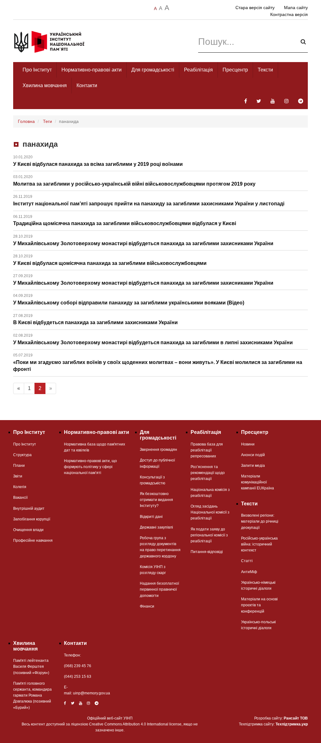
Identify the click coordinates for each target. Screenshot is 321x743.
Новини (248, 444)
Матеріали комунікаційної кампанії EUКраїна (257, 482)
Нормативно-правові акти (91, 69)
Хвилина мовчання (45, 85)
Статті (247, 561)
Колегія (19, 487)
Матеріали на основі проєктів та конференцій (259, 605)
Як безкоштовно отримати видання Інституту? (156, 500)
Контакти (86, 85)
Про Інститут (37, 69)
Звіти (17, 476)
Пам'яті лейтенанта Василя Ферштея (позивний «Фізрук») (31, 666)
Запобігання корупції (31, 519)
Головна (26, 121)
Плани (19, 465)
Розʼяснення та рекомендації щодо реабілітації (208, 473)
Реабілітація (198, 69)
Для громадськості (152, 69)
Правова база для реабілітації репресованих (207, 450)
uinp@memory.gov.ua (91, 693)
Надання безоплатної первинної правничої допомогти (159, 589)
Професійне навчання (33, 540)
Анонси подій (253, 455)
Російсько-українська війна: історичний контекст (259, 544)
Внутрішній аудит (29, 508)
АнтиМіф (249, 572)
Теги (47, 121)
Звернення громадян (158, 449)
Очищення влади (28, 530)
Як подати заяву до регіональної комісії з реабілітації (209, 535)
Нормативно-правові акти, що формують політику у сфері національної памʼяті (90, 467)
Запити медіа (253, 465)
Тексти (265, 69)
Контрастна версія (289, 14)
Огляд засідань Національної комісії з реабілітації (210, 512)
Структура (22, 455)
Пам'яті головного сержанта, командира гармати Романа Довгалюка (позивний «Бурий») (32, 695)
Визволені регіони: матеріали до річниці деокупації (259, 521)
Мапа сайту (296, 7)
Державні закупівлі (156, 527)
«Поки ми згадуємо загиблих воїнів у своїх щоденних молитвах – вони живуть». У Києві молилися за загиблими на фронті (157, 362)
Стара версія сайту (255, 7)
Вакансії (20, 497)
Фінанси (147, 606)
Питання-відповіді (207, 552)
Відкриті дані (151, 516)
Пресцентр (235, 69)
